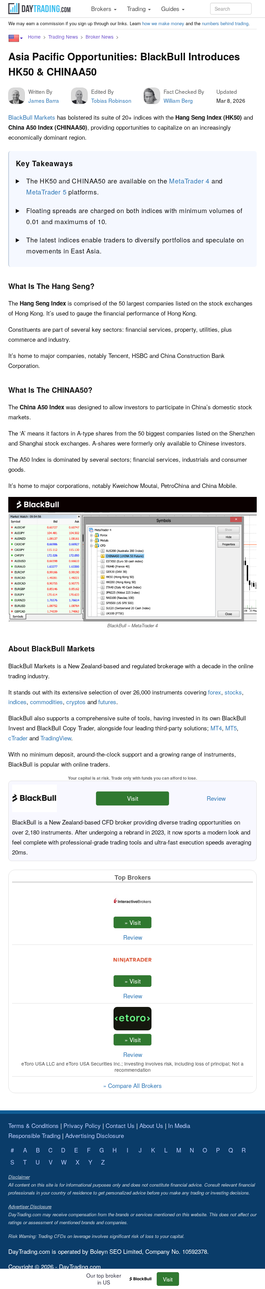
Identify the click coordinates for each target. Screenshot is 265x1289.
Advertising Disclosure (94, 1135)
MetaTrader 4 (189, 180)
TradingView (55, 737)
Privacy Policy (82, 1125)
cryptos (76, 701)
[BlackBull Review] (142, 1279)
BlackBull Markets (31, 117)
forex (214, 692)
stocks (233, 692)
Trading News (63, 36)
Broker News (100, 36)
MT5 (231, 727)
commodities (46, 701)
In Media (179, 1125)
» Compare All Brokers (132, 1085)
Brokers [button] (102, 8)
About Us (151, 1125)
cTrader (18, 737)
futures (107, 701)
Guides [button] (171, 8)
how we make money (163, 23)
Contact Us (120, 1125)
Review (216, 798)
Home (34, 36)
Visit (132, 798)
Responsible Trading (34, 1135)
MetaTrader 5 (46, 191)
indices (17, 701)
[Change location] (15, 38)
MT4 (216, 727)
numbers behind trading (225, 23)
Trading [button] (137, 8)
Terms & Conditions (33, 1125)
